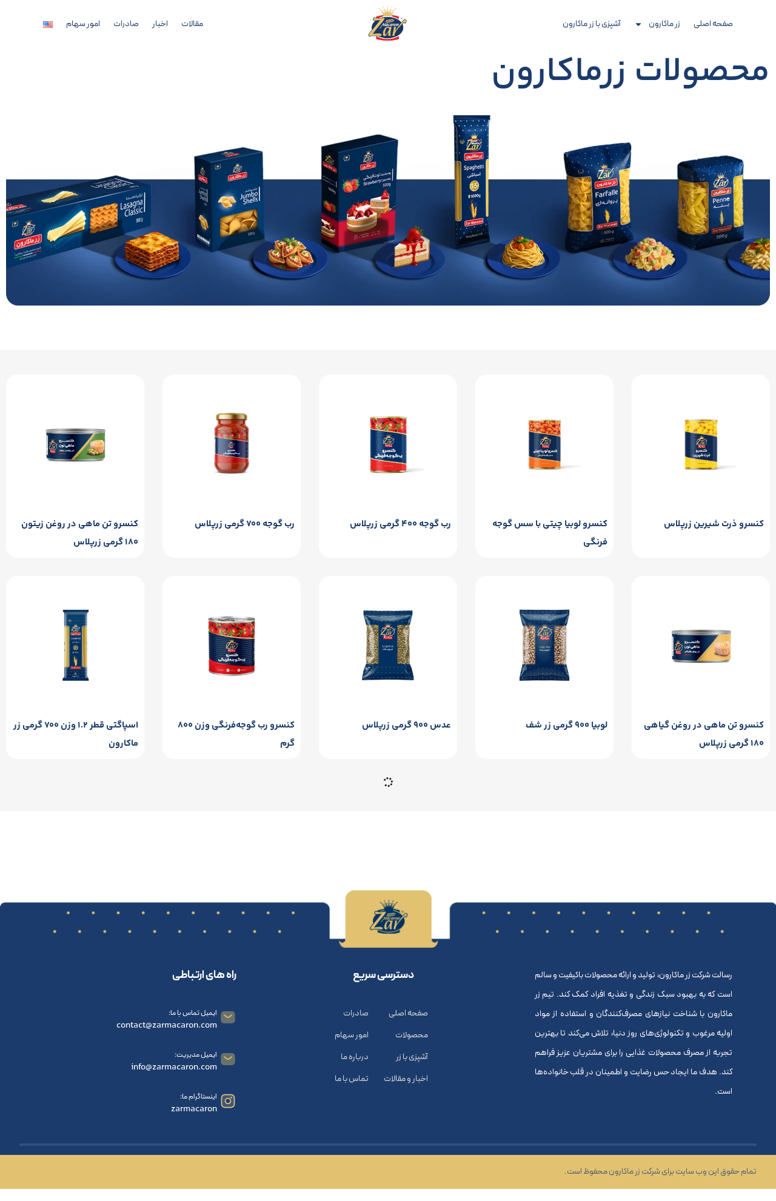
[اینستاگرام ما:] (227, 1100)
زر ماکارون (664, 24)
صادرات (126, 24)
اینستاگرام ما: (198, 1096)
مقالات (192, 24)
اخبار (160, 24)
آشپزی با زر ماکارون (592, 24)
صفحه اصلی (713, 24)
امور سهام (83, 24)
